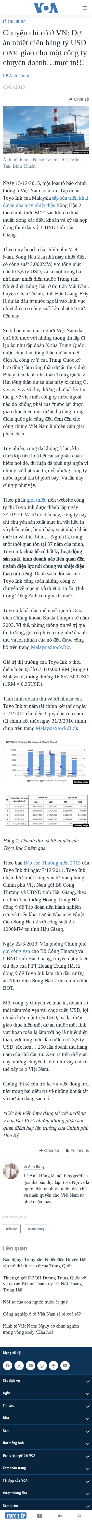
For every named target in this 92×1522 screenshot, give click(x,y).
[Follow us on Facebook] (7, 1365)
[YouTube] (39, 1516)
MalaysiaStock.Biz (50, 647)
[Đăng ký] (65, 1365)
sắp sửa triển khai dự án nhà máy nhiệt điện (45, 201)
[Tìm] (79, 1516)
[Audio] (59, 1516)
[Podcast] (53, 1365)
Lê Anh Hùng (14, 22)
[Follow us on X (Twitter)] (19, 1365)
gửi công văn (16, 951)
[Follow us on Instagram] (42, 1365)
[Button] (79, 99)
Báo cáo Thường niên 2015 (52, 862)
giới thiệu (36, 499)
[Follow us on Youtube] (30, 1365)
